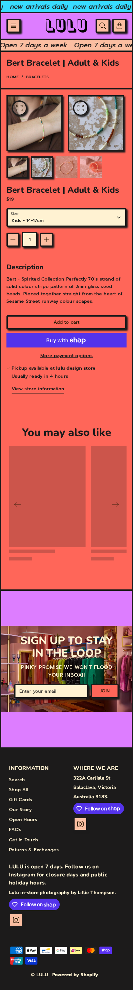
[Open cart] (119, 26)
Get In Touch (23, 840)
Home (12, 77)
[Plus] (46, 240)
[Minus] (12, 240)
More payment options (66, 355)
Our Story (20, 809)
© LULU (39, 974)
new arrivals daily (36, 6)
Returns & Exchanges (34, 850)
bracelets (37, 77)
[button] (13, 26)
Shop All (18, 789)
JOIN (105, 691)
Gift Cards (20, 799)
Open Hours (23, 819)
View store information (38, 388)
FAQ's (15, 829)
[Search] (103, 26)
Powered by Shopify (75, 974)
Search (17, 779)
